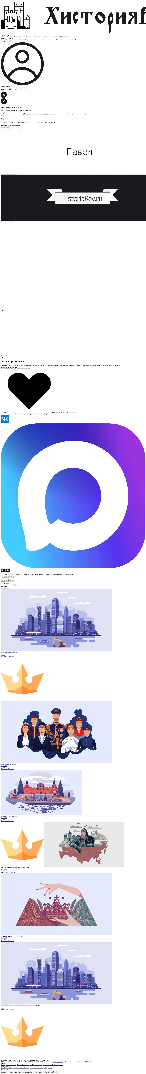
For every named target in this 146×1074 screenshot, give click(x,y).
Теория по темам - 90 (22, 36)
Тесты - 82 (4, 39)
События (26, 1068)
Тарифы (3, 1065)
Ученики (19, 1065)
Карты (22, 1068)
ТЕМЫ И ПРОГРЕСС (7, 41)
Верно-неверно (42, 1071)
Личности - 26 (11, 36)
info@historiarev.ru (58, 1062)
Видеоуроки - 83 (66, 36)
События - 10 (38, 36)
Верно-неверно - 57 (52, 39)
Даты (2, 1068)
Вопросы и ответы (11, 1065)
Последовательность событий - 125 (17, 39)
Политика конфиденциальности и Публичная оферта (47, 1065)
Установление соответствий (30, 1071)
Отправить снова (5, 127)
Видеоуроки (10, 129)
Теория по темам (15, 1068)
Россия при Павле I (20, 129)
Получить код (4, 115)
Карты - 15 (31, 36)
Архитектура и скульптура (37, 1068)
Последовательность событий (13, 1071)
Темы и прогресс (27, 1065)
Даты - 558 (4, 36)
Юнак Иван (72, 412)
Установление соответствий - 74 (37, 39)
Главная (3, 129)
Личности (7, 1068)
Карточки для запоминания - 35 (67, 39)
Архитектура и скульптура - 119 (52, 36)
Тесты (2, 1071)
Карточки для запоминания (55, 1071)
